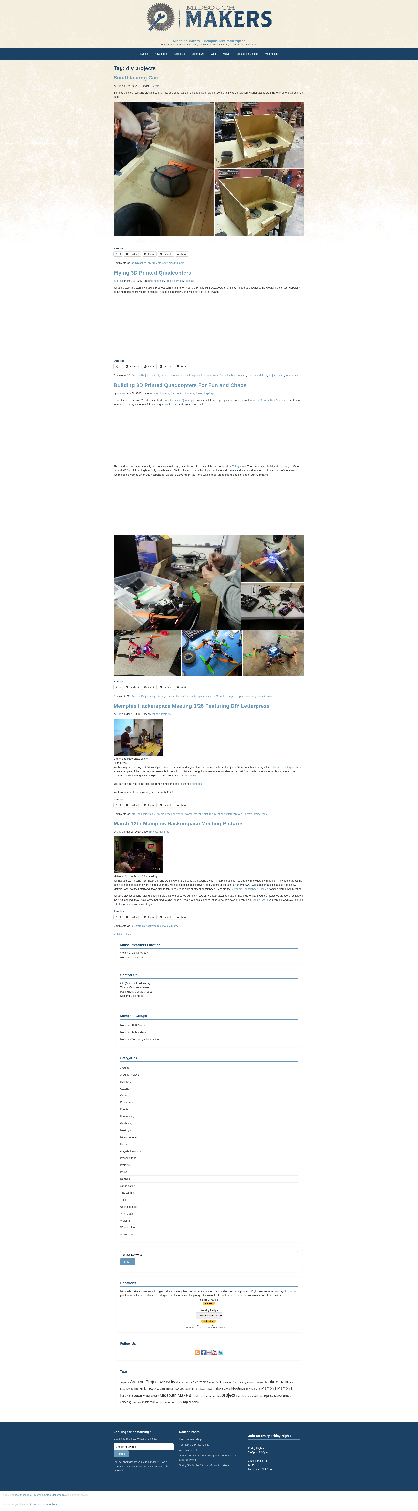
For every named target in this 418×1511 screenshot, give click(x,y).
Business (125, 1081)
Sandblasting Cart (136, 78)
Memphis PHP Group (132, 1025)
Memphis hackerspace (233, 375)
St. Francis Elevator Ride (43, 1504)
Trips (123, 1199)
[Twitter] (220, 1354)
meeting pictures (203, 814)
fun (187, 696)
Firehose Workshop (190, 1439)
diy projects (154, 263)
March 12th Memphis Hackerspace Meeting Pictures (179, 823)
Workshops (126, 1234)
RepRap (189, 280)
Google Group (260, 900)
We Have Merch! (188, 1450)
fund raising (240, 1382)
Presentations (128, 1158)
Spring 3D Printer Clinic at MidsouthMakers (204, 1465)
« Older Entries (122, 934)
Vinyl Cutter (127, 1213)
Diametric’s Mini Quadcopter (179, 400)
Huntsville (138, 1389)
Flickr (181, 784)
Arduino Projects (141, 375)
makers (214, 375)
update (145, 1402)
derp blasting (138, 263)
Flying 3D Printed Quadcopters (152, 273)
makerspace (222, 1388)
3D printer (124, 1382)
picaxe (248, 814)
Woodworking (128, 1227)
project (272, 375)
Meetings (154, 714)
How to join (161, 53)
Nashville (195, 1396)
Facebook (196, 784)
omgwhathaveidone (131, 1151)
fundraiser (226, 1382)
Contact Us (197, 53)
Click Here (136, 995)
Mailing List (271, 53)
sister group (282, 1395)
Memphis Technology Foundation (139, 1039)
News (123, 1144)
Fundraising (127, 1116)
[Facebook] (203, 1354)
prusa (281, 375)
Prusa (179, 280)
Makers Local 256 (205, 1389)
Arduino (124, 1067)
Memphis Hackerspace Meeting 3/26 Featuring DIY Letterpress (192, 706)
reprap (289, 375)
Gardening (126, 1123)
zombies (263, 696)
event (212, 1382)
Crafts (123, 1095)
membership (253, 1388)
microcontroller (234, 814)
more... (182, 263)
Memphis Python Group (133, 1032)
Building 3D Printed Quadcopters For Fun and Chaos (180, 385)
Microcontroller (128, 1137)
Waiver (226, 53)
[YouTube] (214, 1354)
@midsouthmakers (140, 987)
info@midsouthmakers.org (135, 983)
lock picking (167, 1389)
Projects (154, 86)
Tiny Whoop (127, 1192)
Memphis (221, 696)
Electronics (157, 280)
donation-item (269, 1295)
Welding (125, 1220)
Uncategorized (128, 1206)
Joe (119, 86)
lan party (150, 1388)
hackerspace (192, 375)
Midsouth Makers (257, 375)
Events (144, 53)
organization (215, 1396)
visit (153, 1402)
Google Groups (143, 991)
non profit (204, 1396)
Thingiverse (239, 466)
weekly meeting (163, 1402)
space (135, 1402)
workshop (180, 1402)
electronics (177, 375)
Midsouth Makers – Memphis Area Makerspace (209, 41)
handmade (177, 814)
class (165, 1382)
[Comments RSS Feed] (197, 1354)
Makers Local (191, 1389)
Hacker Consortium (255, 1383)
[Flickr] (209, 1354)
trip (139, 1402)
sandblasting (127, 1186)
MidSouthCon (151, 1395)
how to (205, 375)
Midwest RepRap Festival (275, 400)
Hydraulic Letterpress (284, 767)
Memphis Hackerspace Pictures (249, 889)
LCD (159, 1389)
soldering (251, 696)
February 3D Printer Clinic (194, 1444)
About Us (179, 53)
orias (120, 280)
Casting (124, 1088)
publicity (258, 1396)
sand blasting (170, 263)
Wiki (213, 53)
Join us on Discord (247, 53)
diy (153, 375)
